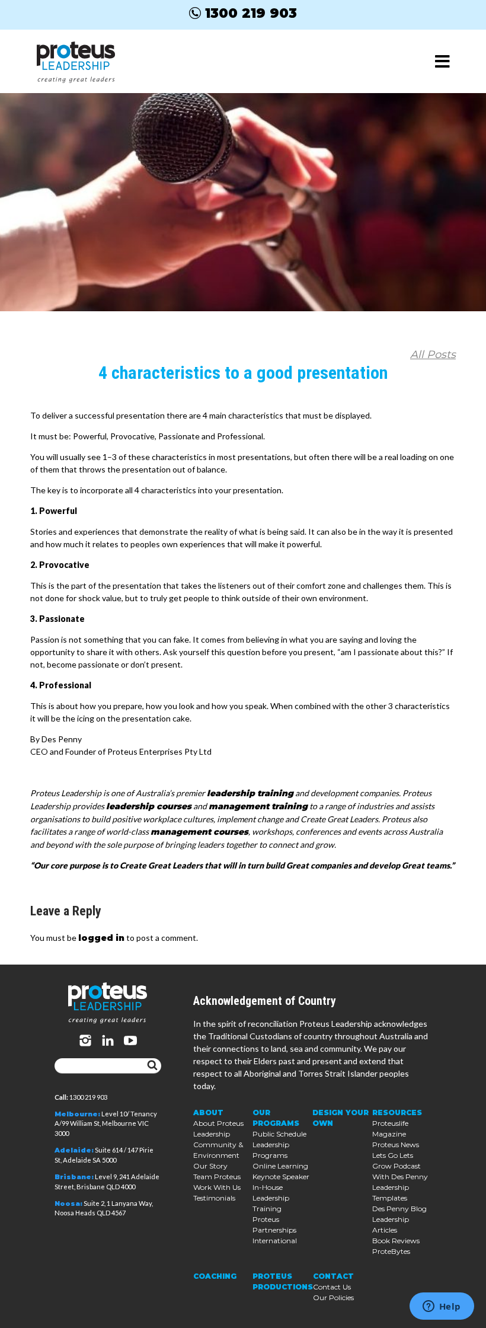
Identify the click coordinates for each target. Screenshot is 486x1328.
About (208, 1112)
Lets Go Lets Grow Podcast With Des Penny (400, 1166)
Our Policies (333, 1297)
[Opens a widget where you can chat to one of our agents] (441, 1307)
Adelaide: (74, 1150)
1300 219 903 (251, 13)
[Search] (152, 1066)
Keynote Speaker (280, 1176)
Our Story (210, 1165)
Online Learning (280, 1165)
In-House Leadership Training (270, 1198)
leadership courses (148, 806)
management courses (199, 831)
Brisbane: (74, 1177)
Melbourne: (77, 1114)
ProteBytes (391, 1251)
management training (258, 806)
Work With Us (217, 1187)
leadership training (250, 793)
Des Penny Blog (399, 1208)
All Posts (433, 354)
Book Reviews (396, 1240)
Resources (397, 1112)
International (274, 1240)
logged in (101, 938)
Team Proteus (217, 1176)
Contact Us (332, 1286)
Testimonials (214, 1197)
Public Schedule (279, 1133)
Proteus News (395, 1144)
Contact (333, 1276)
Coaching (214, 1276)
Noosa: (68, 1203)
